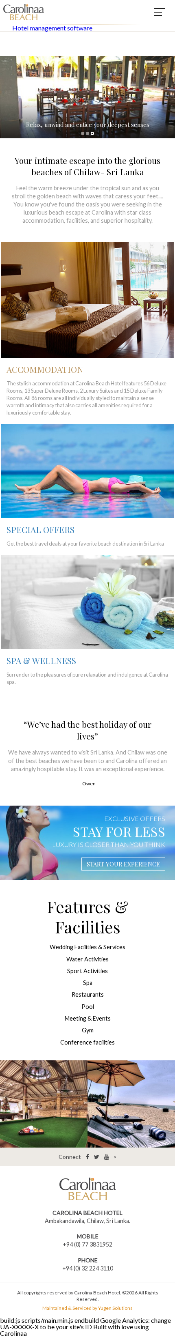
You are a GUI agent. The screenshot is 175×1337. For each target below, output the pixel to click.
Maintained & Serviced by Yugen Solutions (87, 1308)
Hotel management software (52, 28)
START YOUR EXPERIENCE (123, 864)
